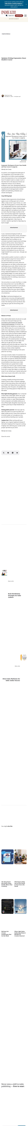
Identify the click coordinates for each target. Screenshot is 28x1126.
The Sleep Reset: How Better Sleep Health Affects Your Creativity (6, 884)
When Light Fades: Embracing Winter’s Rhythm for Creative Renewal (20, 934)
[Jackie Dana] (4, 912)
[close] (26, 4)
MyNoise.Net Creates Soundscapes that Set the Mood (6, 934)
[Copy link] (17, 453)
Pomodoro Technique (20, 356)
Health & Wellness (6, 34)
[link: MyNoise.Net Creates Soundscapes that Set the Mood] (7, 913)
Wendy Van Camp (8, 95)
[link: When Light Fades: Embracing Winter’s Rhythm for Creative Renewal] (20, 913)
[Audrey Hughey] (17, 862)
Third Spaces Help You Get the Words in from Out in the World (19, 884)
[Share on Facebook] (8, 453)
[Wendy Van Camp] (2, 96)
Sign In (11, 15)
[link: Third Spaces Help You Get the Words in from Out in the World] (20, 864)
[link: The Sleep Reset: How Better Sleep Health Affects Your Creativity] (7, 864)
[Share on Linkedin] (12, 453)
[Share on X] (3, 453)
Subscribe (19, 15)
